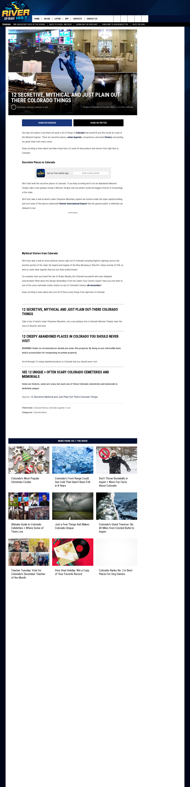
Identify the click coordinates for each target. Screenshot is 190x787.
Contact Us (92, 19)
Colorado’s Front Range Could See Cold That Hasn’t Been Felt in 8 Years (72, 482)
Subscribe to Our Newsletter (115, 24)
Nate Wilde (21, 107)
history (108, 137)
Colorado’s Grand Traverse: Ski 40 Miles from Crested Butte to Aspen (116, 528)
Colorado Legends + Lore (60, 408)
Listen (58, 19)
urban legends (74, 137)
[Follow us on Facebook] (131, 18)
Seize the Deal (138, 24)
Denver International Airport (73, 203)
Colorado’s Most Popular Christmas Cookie (25, 480)
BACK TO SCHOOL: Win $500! (60, 24)
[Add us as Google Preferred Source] (124, 18)
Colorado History (41, 408)
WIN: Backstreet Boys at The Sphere (29, 24)
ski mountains (94, 285)
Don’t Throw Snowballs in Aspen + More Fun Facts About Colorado (113, 482)
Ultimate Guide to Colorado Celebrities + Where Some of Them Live (27, 528)
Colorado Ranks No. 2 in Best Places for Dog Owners (115, 572)
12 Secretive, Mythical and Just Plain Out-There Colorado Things (64, 396)
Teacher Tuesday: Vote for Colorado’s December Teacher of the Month (28, 574)
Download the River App (87, 24)
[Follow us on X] (144, 18)
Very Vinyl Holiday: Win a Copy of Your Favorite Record (72, 572)
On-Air (47, 19)
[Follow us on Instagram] (138, 18)
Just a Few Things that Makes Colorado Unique (72, 526)
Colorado (80, 132)
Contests (77, 19)
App (66, 19)
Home (36, 19)
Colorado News (40, 412)
